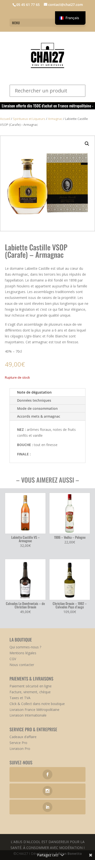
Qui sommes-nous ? (25, 647)
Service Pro (18, 742)
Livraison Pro (20, 748)
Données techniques (34, 400)
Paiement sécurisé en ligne (31, 686)
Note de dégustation (34, 392)
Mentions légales (23, 653)
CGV (13, 658)
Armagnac (55, 118)
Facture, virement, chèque (30, 692)
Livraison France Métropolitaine (34, 709)
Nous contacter (22, 664)
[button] (87, 143)
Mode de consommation (37, 408)
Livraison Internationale (28, 715)
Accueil (5, 118)
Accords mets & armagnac (38, 416)
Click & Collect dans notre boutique (37, 703)
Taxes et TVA (20, 697)
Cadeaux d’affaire (23, 736)
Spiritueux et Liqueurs (29, 118)
